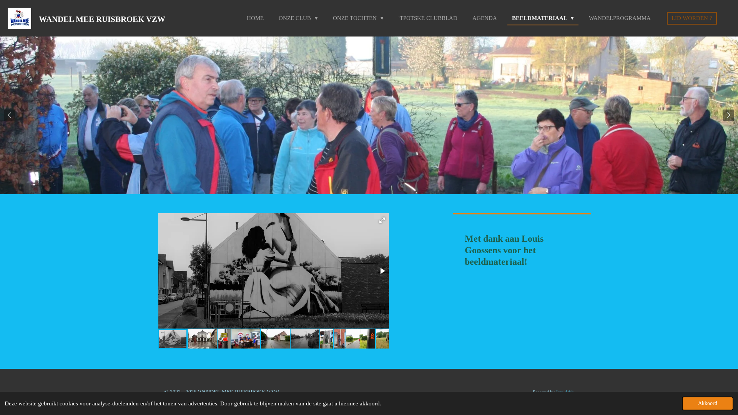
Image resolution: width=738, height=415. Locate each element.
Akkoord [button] (707, 403)
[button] (382, 220)
